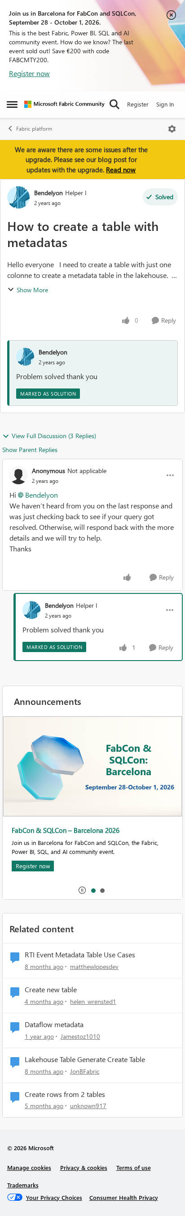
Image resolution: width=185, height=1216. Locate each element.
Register (138, 104)
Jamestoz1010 (80, 1036)
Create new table (51, 989)
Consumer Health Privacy (123, 1197)
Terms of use (133, 1167)
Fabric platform (34, 128)
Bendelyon (48, 192)
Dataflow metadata (54, 1024)
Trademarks (23, 1185)
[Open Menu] (172, 129)
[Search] (114, 104)
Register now (29, 73)
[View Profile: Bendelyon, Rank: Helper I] (18, 197)
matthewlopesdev (94, 966)
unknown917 (88, 1105)
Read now (121, 169)
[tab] (92, 890)
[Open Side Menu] (12, 104)
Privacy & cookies (83, 1167)
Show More (32, 290)
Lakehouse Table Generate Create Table (85, 1059)
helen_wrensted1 (93, 1001)
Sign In (165, 104)
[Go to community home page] (64, 104)
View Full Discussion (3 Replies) (54, 435)
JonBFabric (84, 1071)
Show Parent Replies (29, 449)
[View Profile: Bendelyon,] (25, 357)
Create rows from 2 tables (65, 1094)
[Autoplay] (82, 890)
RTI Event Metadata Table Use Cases (80, 954)
